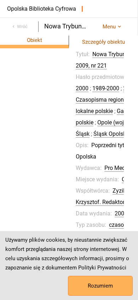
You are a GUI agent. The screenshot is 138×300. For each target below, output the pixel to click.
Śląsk (83, 133)
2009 (121, 213)
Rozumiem (100, 286)
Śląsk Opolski (110, 133)
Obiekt (34, 40)
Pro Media (117, 168)
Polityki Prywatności (102, 267)
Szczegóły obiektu (103, 42)
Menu (109, 26)
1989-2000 (105, 88)
